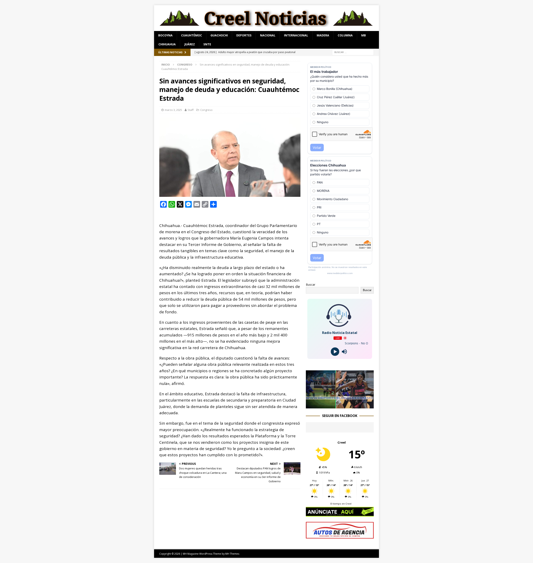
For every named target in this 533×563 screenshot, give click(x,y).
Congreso (206, 110)
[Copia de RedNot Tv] (340, 406)
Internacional (296, 35)
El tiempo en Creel (340, 503)
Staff (191, 110)
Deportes (244, 35)
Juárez (189, 44)
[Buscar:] (353, 52)
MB (363, 35)
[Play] (335, 351)
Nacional (267, 35)
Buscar (310, 284)
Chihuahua (167, 44)
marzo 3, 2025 (173, 110)
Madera (323, 35)
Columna (345, 35)
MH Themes (232, 554)
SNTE (207, 44)
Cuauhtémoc (191, 35)
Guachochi (219, 35)
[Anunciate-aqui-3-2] (340, 536)
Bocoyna (165, 35)
